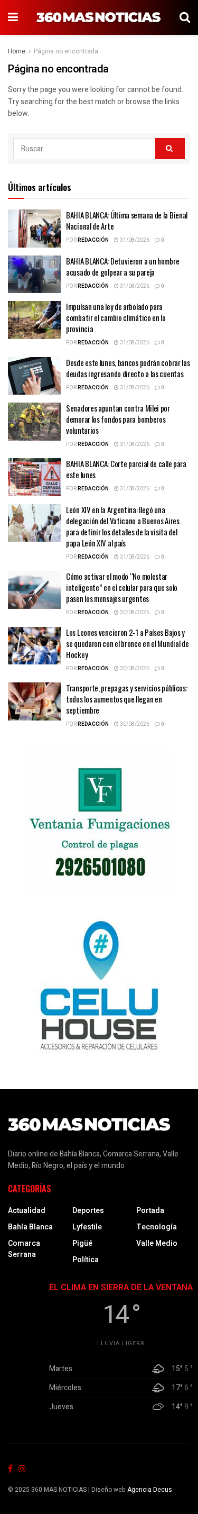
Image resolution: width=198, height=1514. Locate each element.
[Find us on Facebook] (10, 1469)
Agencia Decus (149, 1489)
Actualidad (26, 1210)
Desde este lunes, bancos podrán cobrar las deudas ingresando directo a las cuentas (128, 368)
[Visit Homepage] (98, 17)
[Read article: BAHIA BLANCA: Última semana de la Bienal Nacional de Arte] (34, 228)
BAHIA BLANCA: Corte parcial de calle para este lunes (126, 469)
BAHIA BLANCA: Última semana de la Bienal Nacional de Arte (126, 220)
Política (85, 1259)
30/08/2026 (134, 612)
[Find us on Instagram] (22, 1469)
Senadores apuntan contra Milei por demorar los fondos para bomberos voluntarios (118, 419)
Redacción (93, 240)
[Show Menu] (13, 17)
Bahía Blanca (30, 1227)
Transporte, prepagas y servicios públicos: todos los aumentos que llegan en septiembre (126, 699)
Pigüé (82, 1243)
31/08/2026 (134, 240)
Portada (150, 1210)
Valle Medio (156, 1243)
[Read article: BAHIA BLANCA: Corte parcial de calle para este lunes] (34, 477)
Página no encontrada (66, 51)
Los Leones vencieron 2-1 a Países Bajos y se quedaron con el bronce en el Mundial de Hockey (127, 643)
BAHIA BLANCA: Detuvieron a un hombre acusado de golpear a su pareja (122, 266)
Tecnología (156, 1227)
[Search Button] (185, 17)
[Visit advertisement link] (99, 823)
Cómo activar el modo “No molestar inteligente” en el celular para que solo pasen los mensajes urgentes (121, 587)
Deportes (88, 1210)
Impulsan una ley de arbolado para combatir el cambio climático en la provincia (116, 317)
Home (16, 51)
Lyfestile (87, 1227)
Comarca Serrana (24, 1249)
